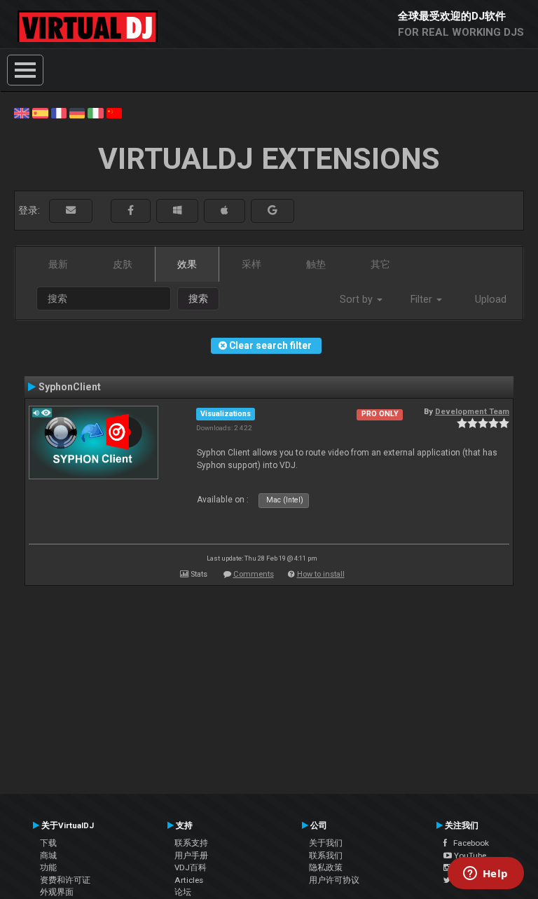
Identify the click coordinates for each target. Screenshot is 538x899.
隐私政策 (326, 867)
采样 (251, 264)
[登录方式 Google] (272, 210)
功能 (48, 867)
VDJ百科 (190, 867)
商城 (48, 855)
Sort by (357, 299)
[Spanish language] (40, 112)
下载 (48, 843)
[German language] (77, 112)
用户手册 (191, 855)
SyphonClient (70, 386)
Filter (423, 299)
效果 (187, 264)
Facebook (468, 843)
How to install (321, 574)
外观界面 (57, 892)
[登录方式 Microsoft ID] (177, 210)
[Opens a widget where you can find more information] (485, 874)
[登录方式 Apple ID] (224, 210)
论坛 (182, 892)
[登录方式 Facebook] (131, 210)
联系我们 (326, 855)
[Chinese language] (114, 112)
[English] (21, 112)
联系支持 (191, 843)
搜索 (198, 298)
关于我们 (326, 843)
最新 (58, 264)
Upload (490, 299)
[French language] (59, 112)
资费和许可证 (65, 880)
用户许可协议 (334, 880)
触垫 (316, 264)
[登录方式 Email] (70, 210)
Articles (188, 880)
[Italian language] (95, 112)
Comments (253, 574)
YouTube (469, 855)
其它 (380, 264)
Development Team (472, 411)
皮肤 (122, 264)
